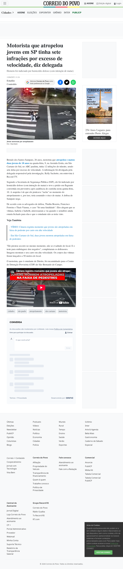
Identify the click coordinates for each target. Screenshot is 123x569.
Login (118, 3)
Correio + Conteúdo (16, 458)
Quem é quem (39, 479)
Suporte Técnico (14, 544)
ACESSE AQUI (99, 138)
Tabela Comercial (93, 474)
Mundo (62, 422)
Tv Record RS (39, 515)
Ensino (62, 433)
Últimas (10, 422)
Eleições (10, 425)
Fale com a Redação (68, 469)
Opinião (10, 437)
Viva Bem (11, 472)
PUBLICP (76, 12)
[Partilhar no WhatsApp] (73, 82)
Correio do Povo (40, 507)
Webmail (11, 536)
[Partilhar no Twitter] (66, 82)
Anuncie (88, 462)
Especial (88, 445)
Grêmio (88, 422)
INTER (67, 12)
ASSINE (21, 12)
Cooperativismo (14, 462)
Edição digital (105, 3)
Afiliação (36, 462)
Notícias (36, 429)
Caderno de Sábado (94, 441)
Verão (61, 441)
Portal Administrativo (16, 529)
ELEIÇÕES (32, 12)
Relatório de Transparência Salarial (13, 551)
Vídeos (36, 425)
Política (36, 433)
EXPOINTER (45, 12)
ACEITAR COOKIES (103, 552)
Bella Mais (89, 433)
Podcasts (37, 422)
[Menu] (4, 3)
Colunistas (11, 441)
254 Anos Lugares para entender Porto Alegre (97, 131)
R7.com (36, 519)
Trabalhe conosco (41, 483)
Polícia (36, 445)
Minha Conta (12, 540)
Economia (37, 437)
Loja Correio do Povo (16, 514)
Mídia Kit (89, 470)
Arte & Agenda (91, 429)
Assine (90, 3)
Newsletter (12, 429)
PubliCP (10, 433)
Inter (87, 425)
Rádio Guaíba (39, 511)
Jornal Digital (12, 510)
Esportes (63, 445)
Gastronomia (91, 437)
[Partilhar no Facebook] (60, 82)
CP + (9, 525)
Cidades (6, 12)
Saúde (62, 437)
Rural (61, 425)
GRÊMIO (57, 12)
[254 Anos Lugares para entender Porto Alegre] (99, 106)
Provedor (11, 532)
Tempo (62, 429)
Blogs (9, 445)
